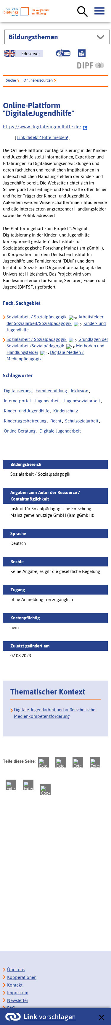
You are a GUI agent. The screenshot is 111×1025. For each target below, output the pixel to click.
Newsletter (17, 1000)
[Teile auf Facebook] (60, 762)
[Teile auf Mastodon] (43, 762)
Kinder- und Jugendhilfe (26, 410)
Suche (11, 80)
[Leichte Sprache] (81, 53)
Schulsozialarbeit (81, 420)
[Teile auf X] (78, 762)
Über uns (16, 969)
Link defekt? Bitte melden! (42, 137)
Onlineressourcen (38, 80)
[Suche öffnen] (82, 11)
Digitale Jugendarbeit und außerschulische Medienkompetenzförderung (54, 713)
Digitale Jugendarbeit (60, 430)
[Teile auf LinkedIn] (11, 785)
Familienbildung (51, 390)
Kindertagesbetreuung (25, 420)
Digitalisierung (18, 390)
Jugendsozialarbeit (82, 400)
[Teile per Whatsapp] (95, 762)
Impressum (17, 992)
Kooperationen (21, 977)
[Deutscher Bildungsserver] (26, 11)
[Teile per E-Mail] (28, 785)
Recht (55, 420)
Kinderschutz (65, 410)
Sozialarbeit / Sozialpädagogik (37, 316)
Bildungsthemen (33, 37)
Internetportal (17, 400)
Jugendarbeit (47, 400)
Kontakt (14, 984)
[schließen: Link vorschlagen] (101, 1017)
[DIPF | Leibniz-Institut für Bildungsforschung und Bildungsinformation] (90, 65)
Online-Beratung (20, 430)
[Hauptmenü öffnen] (99, 11)
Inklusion (79, 390)
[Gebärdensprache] (63, 53)
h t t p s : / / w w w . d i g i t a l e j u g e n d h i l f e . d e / (42, 126)
